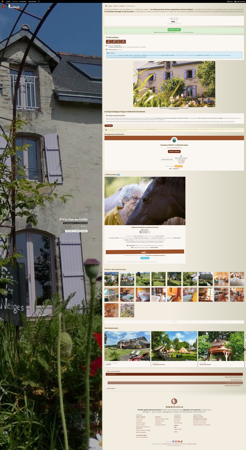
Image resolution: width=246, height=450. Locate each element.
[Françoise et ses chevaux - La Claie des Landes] (127, 279)
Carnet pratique (32, 1)
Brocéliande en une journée (199, 421)
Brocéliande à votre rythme (200, 419)
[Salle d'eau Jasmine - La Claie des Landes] (174, 294)
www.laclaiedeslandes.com (174, 147)
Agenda (176, 425)
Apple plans (176, 168)
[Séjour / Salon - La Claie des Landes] (111, 310)
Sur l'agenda (109, 125)
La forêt (8, 1)
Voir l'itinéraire (179, 166)
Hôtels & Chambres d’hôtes (161, 419)
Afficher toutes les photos (81, 231)
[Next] (244, 349)
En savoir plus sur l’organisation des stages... (155, 255)
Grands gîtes (158, 423)
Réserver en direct (175, 29)
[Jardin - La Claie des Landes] (159, 279)
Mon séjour (15, 1)
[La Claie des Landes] (111, 279)
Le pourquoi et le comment (179, 444)
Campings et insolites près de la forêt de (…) (233, 385)
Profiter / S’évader (140, 417)
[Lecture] (174, 84)
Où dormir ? (158, 417)
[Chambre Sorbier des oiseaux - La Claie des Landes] (143, 294)
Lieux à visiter (139, 419)
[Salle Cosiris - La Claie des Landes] (221, 279)
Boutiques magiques (141, 432)
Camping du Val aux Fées (159, 364)
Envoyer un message (174, 151)
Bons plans (177, 421)
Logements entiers (159, 421)
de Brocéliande (141, 437)
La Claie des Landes (174, 109)
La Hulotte (108, 364)
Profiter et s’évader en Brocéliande (113, 371)
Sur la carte (181, 162)
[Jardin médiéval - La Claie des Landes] (206, 279)
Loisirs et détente (140, 424)
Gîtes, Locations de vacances (236, 380)
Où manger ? (139, 421)
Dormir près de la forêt (111, 374)
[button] (39, 1)
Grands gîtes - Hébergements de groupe (234, 382)
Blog (175, 427)
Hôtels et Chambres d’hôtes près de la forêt (233, 377)
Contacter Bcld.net (166, 444)
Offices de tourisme (198, 417)
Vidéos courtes (178, 429)
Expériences (177, 417)
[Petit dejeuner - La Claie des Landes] (206, 294)
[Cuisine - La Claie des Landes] (221, 294)
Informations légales (191, 444)
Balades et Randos (140, 423)
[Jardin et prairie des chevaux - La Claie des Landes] (143, 279)
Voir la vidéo (70, 231)
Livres (175, 431)
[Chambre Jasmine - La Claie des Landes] (159, 294)
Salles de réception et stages (143, 430)
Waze (170, 168)
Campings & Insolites (160, 424)
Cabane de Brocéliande (205, 364)
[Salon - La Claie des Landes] (237, 294)
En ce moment (23, 1)
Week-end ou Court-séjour (199, 423)
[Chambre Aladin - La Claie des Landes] (127, 294)
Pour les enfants (178, 423)
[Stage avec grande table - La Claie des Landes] (111, 294)
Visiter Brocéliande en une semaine (201, 424)
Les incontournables (141, 435)
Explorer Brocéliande (111, 388)
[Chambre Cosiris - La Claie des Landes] (190, 294)
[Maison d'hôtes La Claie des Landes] (127, 310)
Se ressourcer (177, 419)
